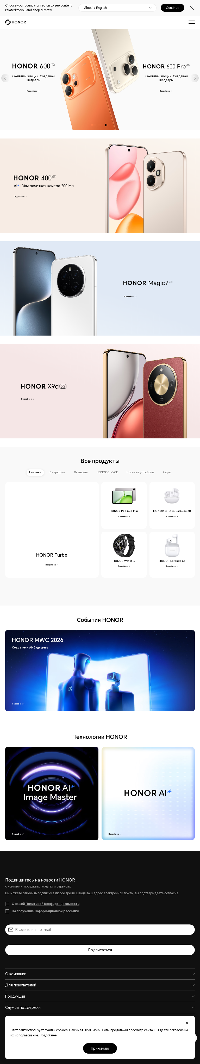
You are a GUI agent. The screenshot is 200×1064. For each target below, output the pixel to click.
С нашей (45, 904)
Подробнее (32, 91)
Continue (172, 8)
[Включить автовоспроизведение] (106, 125)
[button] (5, 78)
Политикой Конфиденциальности (52, 904)
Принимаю (100, 1048)
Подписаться (100, 950)
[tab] (35, 472)
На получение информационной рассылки (45, 911)
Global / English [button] (95, 8)
